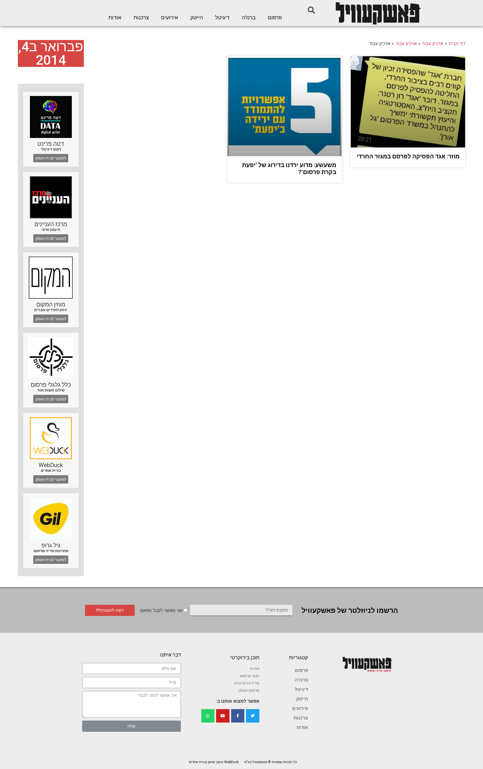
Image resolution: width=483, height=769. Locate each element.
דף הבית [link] (457, 43)
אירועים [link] (169, 17)
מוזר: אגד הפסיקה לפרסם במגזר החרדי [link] (408, 156)
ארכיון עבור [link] (432, 43)
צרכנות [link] (141, 17)
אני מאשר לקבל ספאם (161, 610)
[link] (378, 13)
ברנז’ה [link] (248, 17)
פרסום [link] (275, 17)
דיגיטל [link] (222, 17)
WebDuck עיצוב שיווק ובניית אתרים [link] (214, 762)
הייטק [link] (196, 17)
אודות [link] (114, 17)
